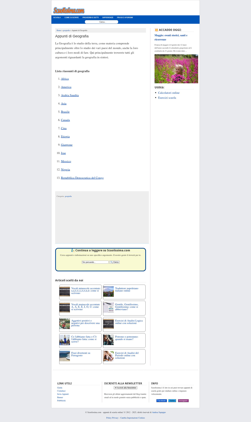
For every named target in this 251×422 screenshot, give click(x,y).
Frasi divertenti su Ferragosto (80, 354)
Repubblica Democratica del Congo (82, 178)
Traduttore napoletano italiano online (126, 289)
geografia (68, 196)
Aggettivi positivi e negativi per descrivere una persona (85, 323)
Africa (65, 79)
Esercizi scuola (167, 98)
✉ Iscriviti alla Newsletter (125, 388)
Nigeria (65, 169)
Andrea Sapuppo (159, 412)
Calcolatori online (169, 93)
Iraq (63, 153)
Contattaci (61, 390)
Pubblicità (61, 400)
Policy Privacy (112, 417)
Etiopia (65, 136)
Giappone (66, 145)
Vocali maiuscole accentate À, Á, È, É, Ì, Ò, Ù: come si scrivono (85, 306)
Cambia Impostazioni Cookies (132, 417)
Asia (63, 103)
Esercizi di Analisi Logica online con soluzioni (129, 322)
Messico (66, 161)
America (66, 87)
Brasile (65, 112)
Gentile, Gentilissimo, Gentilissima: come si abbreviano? (126, 306)
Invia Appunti (63, 394)
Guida (59, 387)
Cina (64, 128)
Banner (60, 397)
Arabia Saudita (70, 95)
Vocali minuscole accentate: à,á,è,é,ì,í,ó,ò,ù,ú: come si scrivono (86, 290)
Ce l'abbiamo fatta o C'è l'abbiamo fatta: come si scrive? (84, 339)
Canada (65, 120)
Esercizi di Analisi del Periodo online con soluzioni (127, 355)
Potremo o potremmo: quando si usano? (126, 338)
